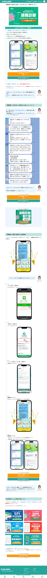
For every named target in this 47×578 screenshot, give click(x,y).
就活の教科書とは (29, 1)
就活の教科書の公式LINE (20, 110)
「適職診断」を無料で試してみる (12, 83)
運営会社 (34, 570)
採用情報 (25, 570)
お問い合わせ (40, 1)
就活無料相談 (35, 1)
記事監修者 (34, 568)
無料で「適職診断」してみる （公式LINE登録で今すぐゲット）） (23, 475)
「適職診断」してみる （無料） (24, 74)
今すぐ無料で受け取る (24, 555)
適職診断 (9, 30)
